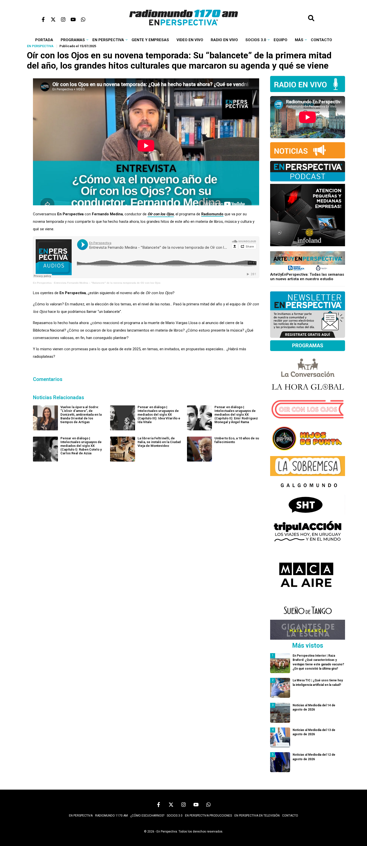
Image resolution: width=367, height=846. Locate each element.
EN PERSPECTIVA (81, 815)
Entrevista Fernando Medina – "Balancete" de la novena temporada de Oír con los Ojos (107, 282)
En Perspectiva (108, 40)
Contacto (321, 40)
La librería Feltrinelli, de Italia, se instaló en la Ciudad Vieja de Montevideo (159, 442)
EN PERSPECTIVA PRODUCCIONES (208, 815)
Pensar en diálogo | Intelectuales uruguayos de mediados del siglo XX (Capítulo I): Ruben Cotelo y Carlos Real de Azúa (81, 445)
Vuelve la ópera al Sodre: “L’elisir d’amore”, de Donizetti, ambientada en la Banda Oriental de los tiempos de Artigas (81, 414)
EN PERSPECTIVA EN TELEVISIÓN (257, 815)
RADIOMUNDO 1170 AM (111, 815)
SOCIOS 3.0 (175, 815)
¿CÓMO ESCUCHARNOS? (147, 815)
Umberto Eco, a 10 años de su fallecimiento (236, 440)
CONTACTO (290, 815)
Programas (73, 40)
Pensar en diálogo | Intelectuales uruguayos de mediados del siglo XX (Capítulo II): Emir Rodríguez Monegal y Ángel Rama (236, 414)
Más (299, 40)
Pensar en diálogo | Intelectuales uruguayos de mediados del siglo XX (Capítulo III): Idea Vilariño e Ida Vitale (159, 414)
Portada (44, 40)
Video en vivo (190, 40)
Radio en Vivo (224, 40)
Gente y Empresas (150, 40)
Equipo (280, 40)
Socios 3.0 (255, 40)
